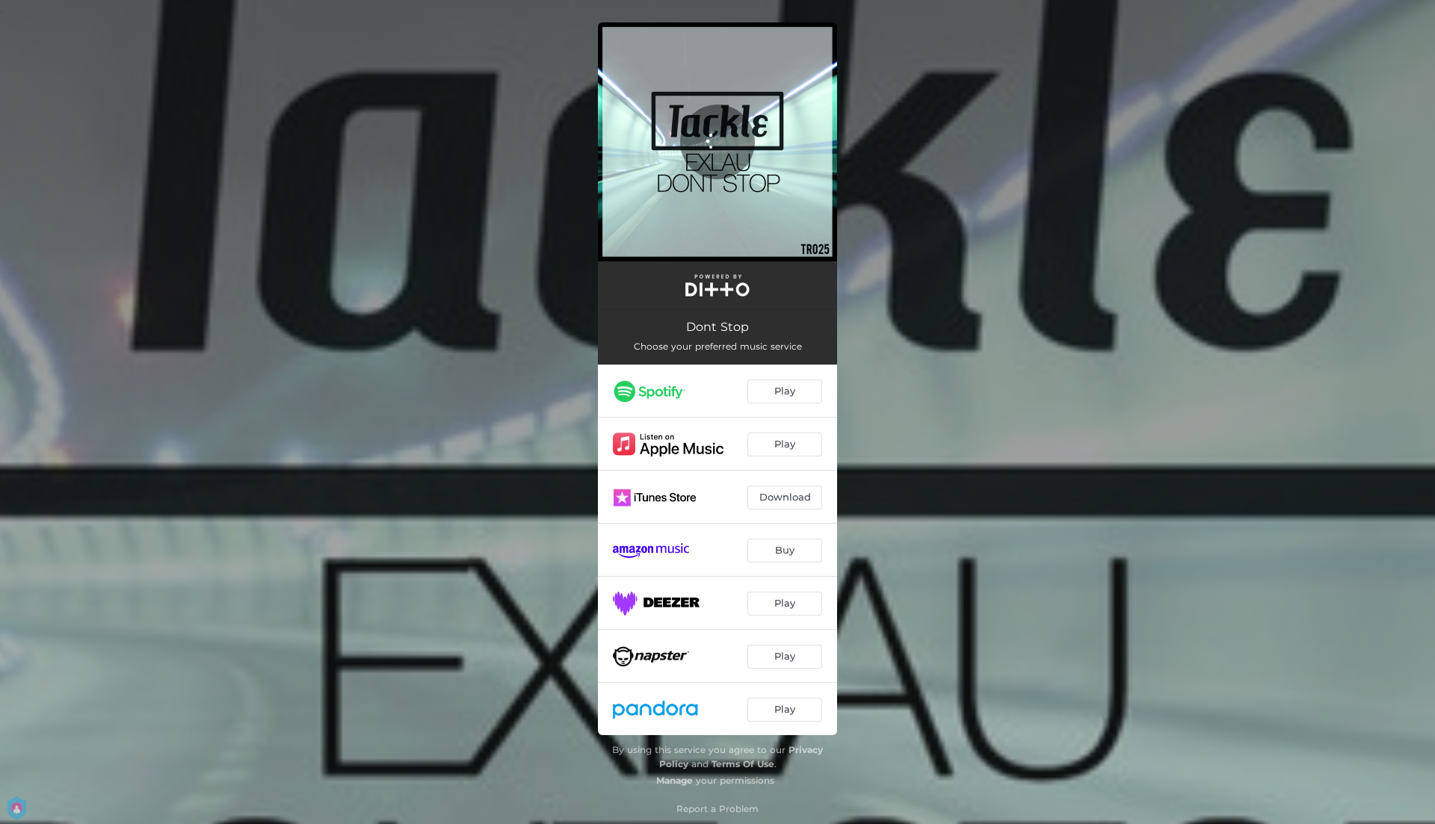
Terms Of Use (743, 763)
